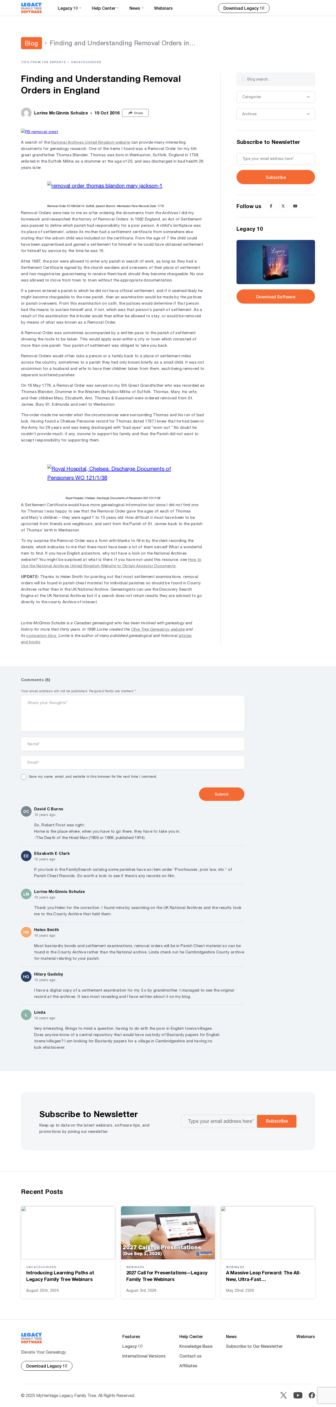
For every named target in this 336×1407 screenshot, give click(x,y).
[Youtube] (295, 206)
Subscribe (276, 177)
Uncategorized (86, 62)
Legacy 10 (132, 1346)
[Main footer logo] (31, 1338)
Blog (31, 43)
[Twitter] (283, 206)
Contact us (190, 1355)
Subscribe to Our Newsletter (254, 1346)
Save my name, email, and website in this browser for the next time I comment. (93, 776)
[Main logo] (31, 8)
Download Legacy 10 (243, 8)
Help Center (191, 1336)
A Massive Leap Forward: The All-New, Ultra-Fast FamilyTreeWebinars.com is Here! (263, 1276)
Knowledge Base (195, 1346)
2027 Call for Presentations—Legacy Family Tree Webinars (167, 1276)
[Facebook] (271, 206)
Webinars (163, 8)
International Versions (144, 1355)
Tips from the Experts (43, 62)
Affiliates (188, 1365)
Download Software (275, 296)
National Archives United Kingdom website (90, 142)
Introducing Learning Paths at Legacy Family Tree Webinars (60, 1276)
